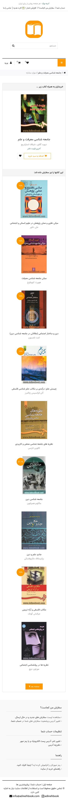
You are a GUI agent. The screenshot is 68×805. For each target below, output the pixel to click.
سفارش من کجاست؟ (46, 8)
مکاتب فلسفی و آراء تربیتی (34, 610)
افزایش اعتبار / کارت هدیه (24, 8)
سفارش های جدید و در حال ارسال (30, 717)
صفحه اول (47, 784)
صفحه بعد (34, 686)
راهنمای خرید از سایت (50, 769)
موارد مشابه (31, 73)
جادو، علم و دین (34, 554)
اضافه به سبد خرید (36, 156)
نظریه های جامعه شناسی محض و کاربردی (34, 444)
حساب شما (60, 8)
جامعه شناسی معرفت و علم (49, 73)
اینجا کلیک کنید (24, 765)
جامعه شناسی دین (34, 499)
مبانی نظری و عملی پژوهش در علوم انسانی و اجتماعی (34, 223)
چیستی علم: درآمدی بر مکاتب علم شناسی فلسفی (34, 389)
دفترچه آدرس (54, 745)
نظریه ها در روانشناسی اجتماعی (34, 665)
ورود (6, 63)
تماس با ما (7, 8)
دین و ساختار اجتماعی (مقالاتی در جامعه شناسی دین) (34, 333)
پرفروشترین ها (22, 784)
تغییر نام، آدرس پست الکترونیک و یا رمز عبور (40, 741)
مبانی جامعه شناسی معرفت (34, 278)
